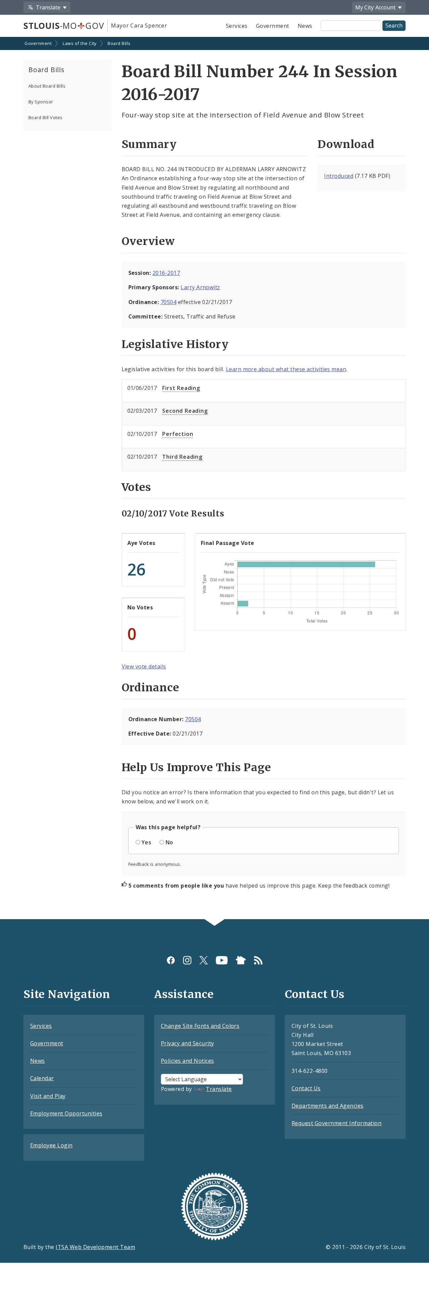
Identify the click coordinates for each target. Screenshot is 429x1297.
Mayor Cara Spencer (139, 25)
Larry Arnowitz (200, 287)
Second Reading (184, 410)
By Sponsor (40, 102)
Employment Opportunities (66, 1113)
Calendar (42, 1078)
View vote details (144, 666)
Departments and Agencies (328, 1105)
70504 (168, 302)
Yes (146, 842)
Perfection (177, 434)
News (305, 26)
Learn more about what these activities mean (286, 369)
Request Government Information (336, 1123)
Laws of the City (80, 43)
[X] (203, 960)
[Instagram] (187, 960)
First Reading (181, 388)
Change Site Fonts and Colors (200, 1026)
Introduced (338, 176)
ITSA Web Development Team (95, 1247)
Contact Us (306, 1088)
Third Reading (182, 456)
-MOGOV (63, 25)
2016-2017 (166, 273)
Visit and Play (48, 1096)
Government (272, 26)
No (169, 842)
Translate (219, 1089)
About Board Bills (46, 86)
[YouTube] (222, 960)
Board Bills (119, 43)
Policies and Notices (187, 1060)
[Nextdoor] (241, 960)
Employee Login (51, 1145)
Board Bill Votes (45, 117)
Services (237, 26)
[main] (214, 478)
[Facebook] (171, 960)
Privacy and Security (187, 1043)
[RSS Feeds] (258, 960)
